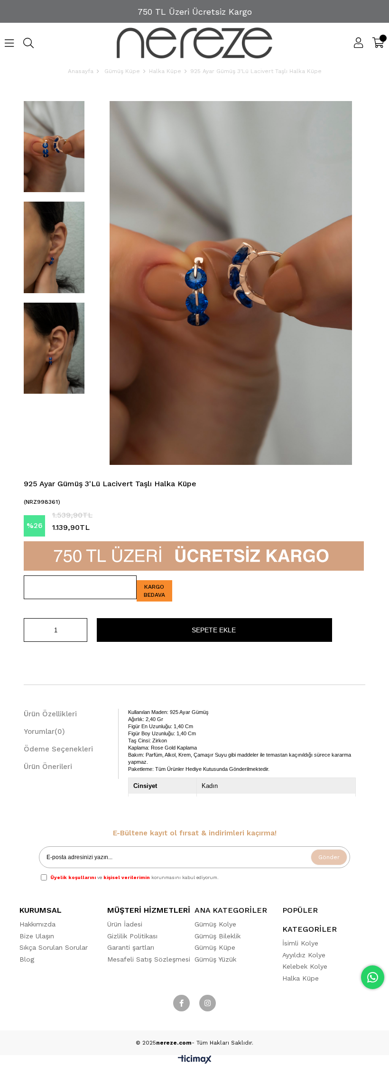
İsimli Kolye (300, 943)
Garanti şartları (130, 947)
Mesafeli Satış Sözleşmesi (148, 959)
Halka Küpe (300, 978)
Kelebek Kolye (304, 966)
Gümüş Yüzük (215, 959)
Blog (26, 959)
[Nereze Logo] (195, 43)
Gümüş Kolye (215, 924)
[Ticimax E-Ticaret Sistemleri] (195, 1061)
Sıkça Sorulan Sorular (53, 947)
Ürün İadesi (124, 924)
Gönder (329, 857)
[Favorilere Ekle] (80, 587)
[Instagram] (207, 1003)
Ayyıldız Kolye (303, 955)
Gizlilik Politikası (132, 936)
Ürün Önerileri (48, 766)
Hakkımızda (37, 924)
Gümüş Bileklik (217, 936)
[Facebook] (181, 1003)
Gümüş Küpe (214, 947)
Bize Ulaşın (36, 936)
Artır (80, 630)
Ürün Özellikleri (50, 714)
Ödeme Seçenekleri (58, 749)
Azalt (31, 630)
